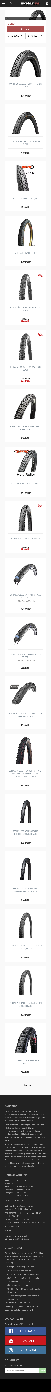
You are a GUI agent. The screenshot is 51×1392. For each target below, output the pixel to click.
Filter (27, 29)
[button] (35, 36)
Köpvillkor (26, 1302)
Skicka (42, 1370)
